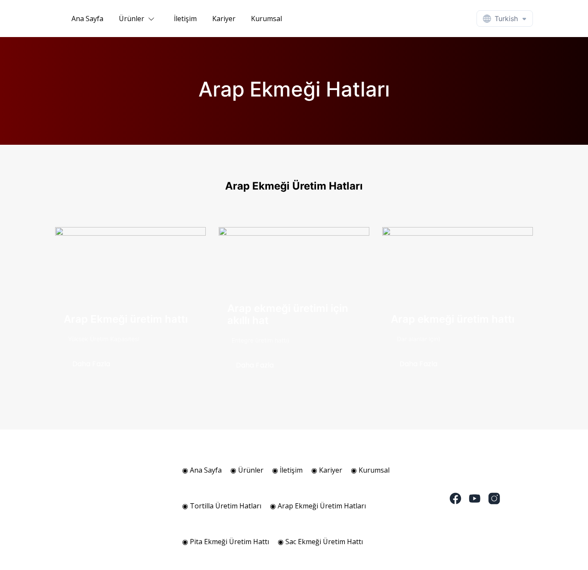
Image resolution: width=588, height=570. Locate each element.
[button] (138, 18)
